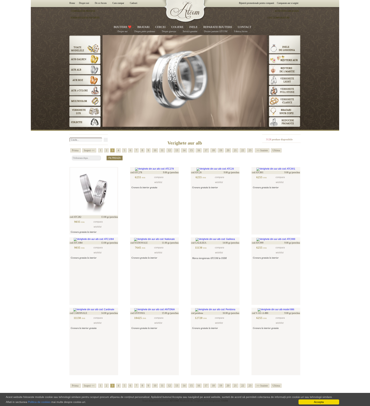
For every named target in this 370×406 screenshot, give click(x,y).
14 (184, 150)
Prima (75, 150)
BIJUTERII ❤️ (123, 27)
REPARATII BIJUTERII (217, 27)
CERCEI (160, 27)
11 (162, 150)
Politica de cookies (39, 401)
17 (206, 150)
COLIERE (177, 27)
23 (250, 150)
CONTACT (244, 27)
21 (235, 150)
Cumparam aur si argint (287, 3)
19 (220, 150)
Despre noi (84, 3)
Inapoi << (89, 150)
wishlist (97, 226)
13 (176, 150)
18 (213, 150)
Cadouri (133, 3)
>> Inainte (262, 150)
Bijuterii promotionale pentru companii (256, 3)
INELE (193, 27)
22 (242, 150)
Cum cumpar (118, 3)
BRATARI (143, 27)
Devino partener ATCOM (215, 31)
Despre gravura (169, 31)
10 (155, 150)
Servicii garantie (190, 31)
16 (198, 150)
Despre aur (123, 31)
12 (169, 150)
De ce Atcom (101, 3)
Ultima (276, 150)
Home (72, 3)
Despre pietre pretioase (144, 31)
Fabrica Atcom (240, 31)
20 (228, 150)
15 (191, 150)
